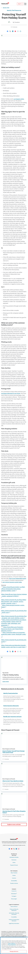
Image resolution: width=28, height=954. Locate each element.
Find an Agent (14, 898)
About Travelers (14, 872)
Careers (14, 875)
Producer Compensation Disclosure (14, 920)
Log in (19, 3)
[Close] (26, 938)
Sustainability (14, 880)
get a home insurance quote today (12, 582)
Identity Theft (6, 7)
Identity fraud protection (10, 693)
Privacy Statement (12, 944)
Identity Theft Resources (14, 10)
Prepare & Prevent (14, 865)
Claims (14, 862)
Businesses (14, 859)
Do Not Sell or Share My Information (14, 914)
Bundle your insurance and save (12, 716)
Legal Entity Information (14, 923)
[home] (5, 3)
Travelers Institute (14, 883)
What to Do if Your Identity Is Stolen (12, 781)
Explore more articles (14, 824)
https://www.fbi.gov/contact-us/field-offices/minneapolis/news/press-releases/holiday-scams (13, 588)
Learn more (5, 681)
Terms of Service (14, 906)
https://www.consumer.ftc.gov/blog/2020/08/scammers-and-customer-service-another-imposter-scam (13, 601)
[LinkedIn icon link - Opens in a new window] (16, 849)
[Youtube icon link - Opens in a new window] (12, 849)
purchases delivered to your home (10, 393)
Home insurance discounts (11, 705)
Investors (14, 878)
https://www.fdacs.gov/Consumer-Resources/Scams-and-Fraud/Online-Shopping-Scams (12, 628)
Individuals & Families (14, 857)
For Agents (14, 896)
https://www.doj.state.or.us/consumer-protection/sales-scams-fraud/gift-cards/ (13, 633)
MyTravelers (14, 893)
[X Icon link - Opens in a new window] (14, 849)
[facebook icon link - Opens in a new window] (9, 849)
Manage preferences (14, 951)
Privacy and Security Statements (14, 910)
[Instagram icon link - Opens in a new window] (18, 849)
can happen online (19, 99)
